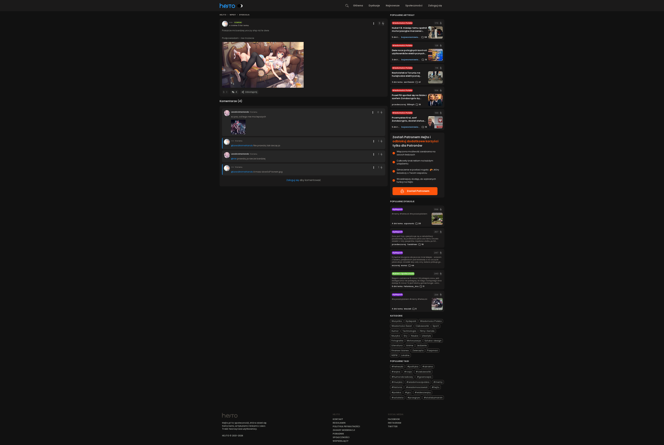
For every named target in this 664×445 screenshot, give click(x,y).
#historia (396, 387)
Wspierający (340, 440)
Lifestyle (426, 335)
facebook (394, 419)
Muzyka (395, 335)
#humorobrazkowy (402, 376)
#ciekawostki (423, 371)
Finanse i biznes (400, 350)
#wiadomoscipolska (417, 382)
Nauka (414, 335)
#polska (396, 392)
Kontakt (338, 419)
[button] (263, 65)
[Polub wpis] (383, 23)
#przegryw (413, 397)
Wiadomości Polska (431, 321)
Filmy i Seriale (427, 330)
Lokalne (405, 355)
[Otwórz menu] (373, 23)
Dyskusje (374, 5)
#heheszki (397, 366)
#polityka (412, 366)
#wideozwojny (423, 392)
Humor (395, 330)
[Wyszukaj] (347, 5)
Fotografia (397, 340)
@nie (234, 158)
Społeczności (413, 5)
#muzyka (396, 382)
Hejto (223, 15)
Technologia (409, 330)
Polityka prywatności (346, 426)
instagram (394, 422)
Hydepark (411, 321)
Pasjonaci (432, 350)
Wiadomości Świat (401, 325)
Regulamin (339, 422)
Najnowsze (393, 5)
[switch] (240, 5)
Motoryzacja (414, 340)
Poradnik (338, 433)
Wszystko (396, 321)
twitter (393, 426)
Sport (436, 325)
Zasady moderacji (344, 430)
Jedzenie (422, 345)
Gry (405, 335)
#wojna (395, 371)
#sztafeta (397, 397)
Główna (358, 5)
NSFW (394, 355)
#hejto (435, 387)
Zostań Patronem (418, 191)
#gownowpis (424, 376)
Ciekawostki (422, 325)
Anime (409, 345)
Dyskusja (244, 15)
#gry (408, 392)
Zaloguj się (435, 5)
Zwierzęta (417, 350)
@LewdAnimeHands (242, 145)
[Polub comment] (382, 112)
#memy (437, 382)
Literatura (397, 345)
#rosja (408, 371)
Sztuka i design (433, 340)
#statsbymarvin (433, 397)
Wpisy (233, 15)
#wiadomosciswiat (417, 387)
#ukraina (427, 366)
